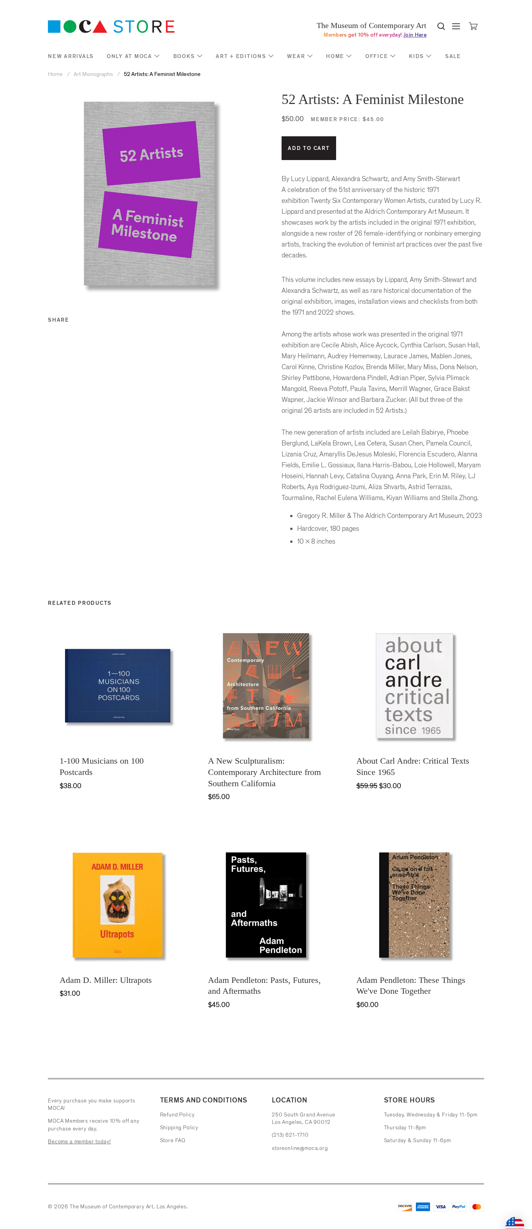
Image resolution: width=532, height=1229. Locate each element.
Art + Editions (241, 56)
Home (335, 56)
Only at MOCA (129, 56)
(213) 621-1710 (290, 1135)
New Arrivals (71, 56)
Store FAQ (173, 1140)
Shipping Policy (179, 1127)
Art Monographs (93, 74)
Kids (416, 56)
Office (376, 56)
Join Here (414, 35)
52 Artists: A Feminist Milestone (162, 74)
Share (58, 320)
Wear (296, 56)
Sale (453, 56)
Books (184, 56)
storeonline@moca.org (300, 1148)
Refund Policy (177, 1114)
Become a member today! (79, 1141)
